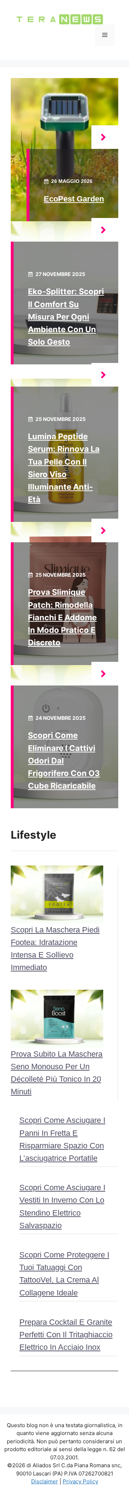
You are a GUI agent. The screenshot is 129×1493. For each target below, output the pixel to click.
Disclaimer (44, 1481)
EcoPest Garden (74, 198)
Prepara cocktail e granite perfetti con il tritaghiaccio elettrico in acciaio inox (66, 1335)
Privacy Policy (80, 1481)
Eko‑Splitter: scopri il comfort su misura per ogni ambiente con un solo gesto (66, 316)
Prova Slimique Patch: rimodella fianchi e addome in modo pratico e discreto (62, 617)
